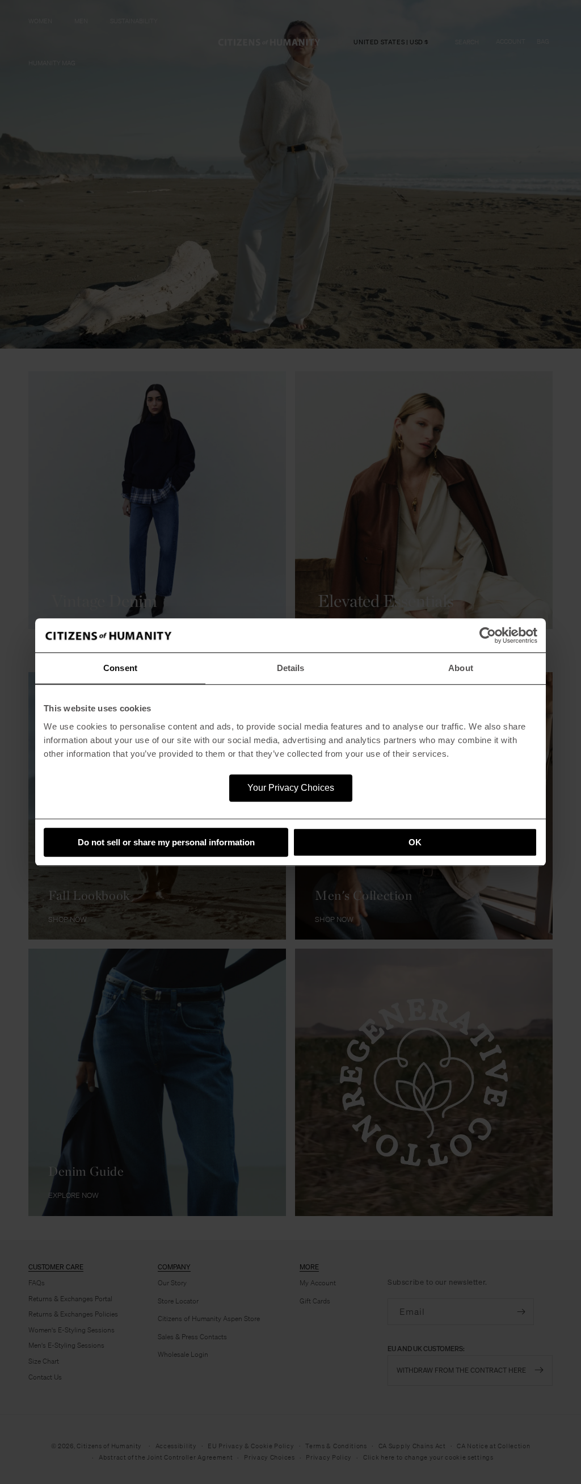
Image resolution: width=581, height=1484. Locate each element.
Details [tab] (291, 668)
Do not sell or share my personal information (166, 842)
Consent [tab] (120, 668)
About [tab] (460, 668)
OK (415, 842)
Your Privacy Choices (290, 788)
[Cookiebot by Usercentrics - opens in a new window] (487, 635)
